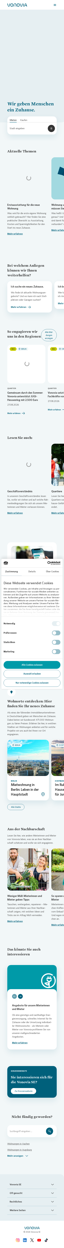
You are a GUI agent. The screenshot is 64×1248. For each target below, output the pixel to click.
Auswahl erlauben (32, 673)
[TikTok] (46, 1240)
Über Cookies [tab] (52, 571)
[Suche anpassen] (51, 128)
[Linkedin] (25, 1240)
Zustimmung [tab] (11, 571)
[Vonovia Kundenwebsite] (17, 5)
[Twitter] (32, 1240)
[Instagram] (17, 1240)
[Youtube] (39, 1240)
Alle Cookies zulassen (32, 664)
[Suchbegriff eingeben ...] (49, 1131)
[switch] (56, 632)
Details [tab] (32, 571)
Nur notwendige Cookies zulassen (32, 682)
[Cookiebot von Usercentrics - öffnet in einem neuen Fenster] (47, 563)
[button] (18, 1156)
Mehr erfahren (15, 233)
